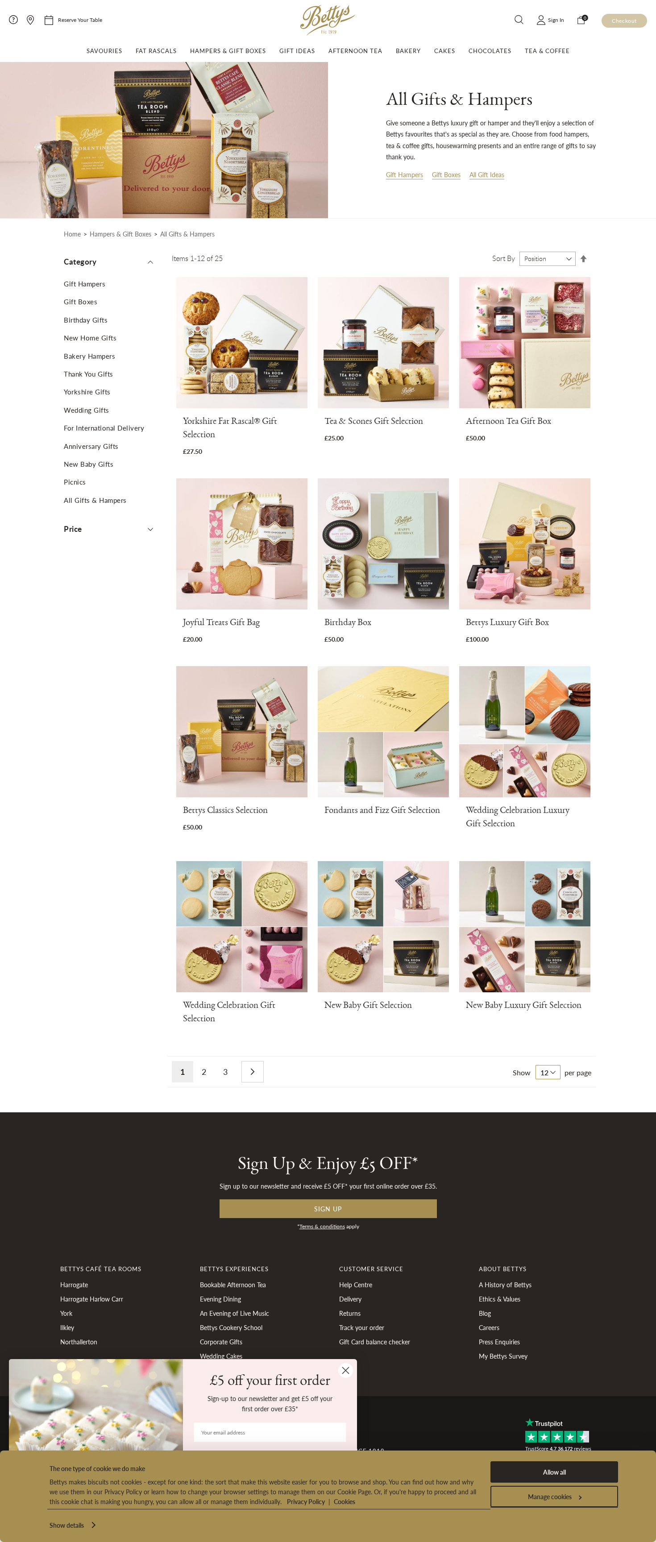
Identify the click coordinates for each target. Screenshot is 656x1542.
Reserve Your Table (80, 20)
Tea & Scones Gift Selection (373, 423)
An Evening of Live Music (234, 1313)
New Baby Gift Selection (368, 1007)
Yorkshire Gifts (87, 391)
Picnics (75, 481)
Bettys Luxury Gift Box (507, 624)
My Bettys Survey (503, 1355)
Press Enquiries (499, 1341)
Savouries (104, 51)
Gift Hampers (404, 174)
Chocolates (490, 51)
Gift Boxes (446, 174)
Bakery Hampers (89, 356)
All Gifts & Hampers (95, 500)
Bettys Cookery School (231, 1327)
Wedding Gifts (86, 410)
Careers (489, 1327)
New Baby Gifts (88, 463)
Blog (485, 1313)
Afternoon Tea (355, 51)
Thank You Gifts (88, 373)
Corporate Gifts (221, 1341)
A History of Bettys (505, 1284)
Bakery (408, 51)
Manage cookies (550, 1496)
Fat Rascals (156, 51)
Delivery (350, 1298)
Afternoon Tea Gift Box (508, 423)
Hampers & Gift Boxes (228, 51)
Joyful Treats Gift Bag (221, 624)
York (66, 1313)
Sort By (503, 258)
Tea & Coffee (547, 51)
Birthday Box (347, 624)
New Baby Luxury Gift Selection (523, 1007)
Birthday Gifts (86, 319)
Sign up (328, 1208)
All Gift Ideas (486, 174)
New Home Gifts (90, 337)
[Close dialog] (345, 1370)
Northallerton (78, 1341)
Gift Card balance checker (374, 1341)
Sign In (556, 20)
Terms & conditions (322, 1226)
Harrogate (74, 1284)
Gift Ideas (297, 51)
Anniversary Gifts (91, 446)
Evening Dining (220, 1298)
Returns (350, 1313)
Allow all (554, 1471)
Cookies (344, 1501)
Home (72, 233)
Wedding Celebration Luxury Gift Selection (517, 818)
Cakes (444, 51)
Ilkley (67, 1327)
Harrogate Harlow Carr (91, 1298)
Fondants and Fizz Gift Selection (382, 812)
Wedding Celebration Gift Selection (229, 1013)
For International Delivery (104, 427)
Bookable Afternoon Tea (233, 1284)
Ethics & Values (499, 1298)
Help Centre (355, 1284)
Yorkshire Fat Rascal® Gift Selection (230, 429)
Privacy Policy (306, 1501)
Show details (67, 1525)
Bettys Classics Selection (225, 812)
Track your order (361, 1327)
